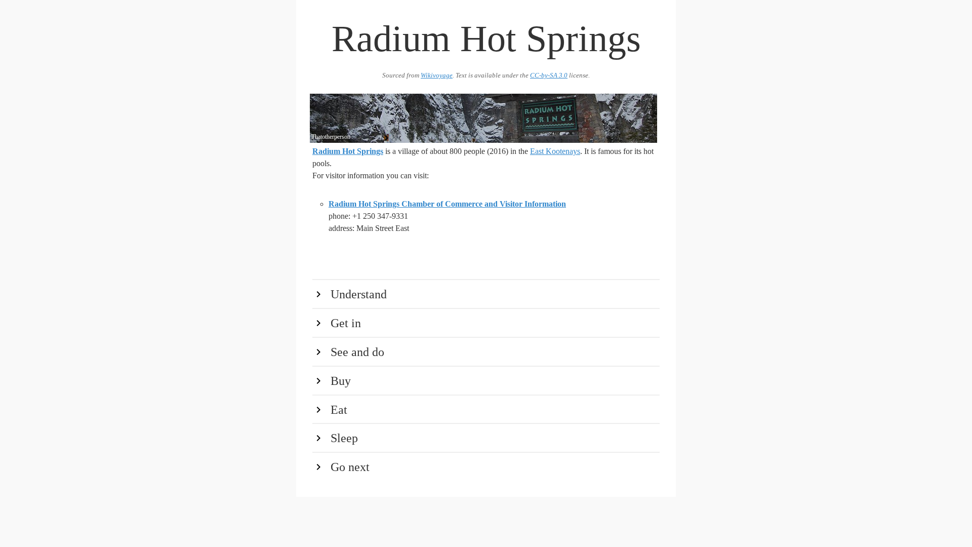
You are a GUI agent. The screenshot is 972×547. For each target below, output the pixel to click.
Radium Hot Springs (347, 151)
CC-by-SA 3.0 (549, 75)
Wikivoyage (437, 75)
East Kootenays (555, 151)
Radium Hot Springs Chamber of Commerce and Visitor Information (447, 204)
